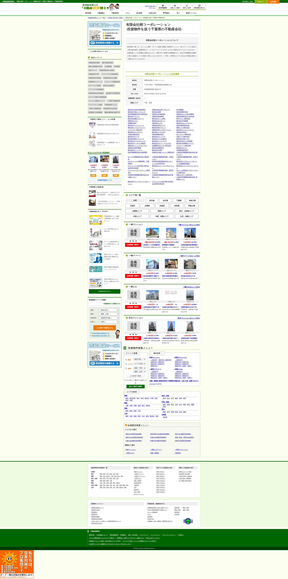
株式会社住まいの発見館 (184, 141)
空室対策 (176, 507)
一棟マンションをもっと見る (189, 225)
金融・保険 (186, 510)
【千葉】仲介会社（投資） (115, 18)
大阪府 (132, 206)
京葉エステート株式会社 (184, 175)
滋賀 (139, 405)
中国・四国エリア (162, 216)
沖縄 (156, 416)
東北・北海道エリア (186, 211)
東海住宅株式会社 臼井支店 (185, 116)
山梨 (180, 398)
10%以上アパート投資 (185, 471)
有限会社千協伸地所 (158, 114)
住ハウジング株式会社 (183, 134)
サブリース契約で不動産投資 (97, 97)
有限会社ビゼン (133, 121)
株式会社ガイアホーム (135, 132)
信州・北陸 (165, 395)
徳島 (184, 404)
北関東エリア (137, 211)
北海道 (164, 414)
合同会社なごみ (157, 123)
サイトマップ (144, 535)
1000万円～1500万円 (157, 362)
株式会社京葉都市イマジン (185, 143)
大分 (143, 416)
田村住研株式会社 (158, 134)
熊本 (139, 416)
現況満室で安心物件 (184, 474)
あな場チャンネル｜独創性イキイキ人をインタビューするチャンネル (110, 544)
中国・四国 (165, 402)
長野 (184, 398)
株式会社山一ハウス (158, 136)
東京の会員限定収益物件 (134, 434)
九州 (125, 413)
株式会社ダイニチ (134, 136)
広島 (176, 404)
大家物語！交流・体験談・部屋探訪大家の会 (159, 521)
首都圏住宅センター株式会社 (161, 145)
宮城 (172, 412)
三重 (139, 411)
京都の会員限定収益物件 (183, 441)
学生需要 (116, 66)
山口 (180, 404)
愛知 (127, 411)
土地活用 (176, 514)
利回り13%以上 (160, 485)
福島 (184, 412)
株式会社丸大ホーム (158, 121)
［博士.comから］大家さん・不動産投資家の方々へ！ (106, 521)
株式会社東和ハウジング (136, 139)
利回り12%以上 (160, 483)
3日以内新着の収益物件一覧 (100, 333)
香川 (188, 404)
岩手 (168, 412)
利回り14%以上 (160, 487)
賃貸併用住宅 (163, 381)
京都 (135, 405)
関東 (125, 395)
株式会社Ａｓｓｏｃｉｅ (136, 125)
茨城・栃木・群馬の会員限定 (184, 437)
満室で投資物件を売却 (95, 66)
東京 (127, 398)
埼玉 (142, 398)
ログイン (261, 2)
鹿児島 (152, 416)
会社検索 (139, 13)
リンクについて (155, 535)
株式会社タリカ (181, 148)
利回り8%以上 (160, 474)
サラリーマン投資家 (95, 85)
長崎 (135, 416)
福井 (176, 398)
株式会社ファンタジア (159, 141)
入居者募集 (108, 66)
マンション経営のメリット (97, 101)
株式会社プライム (134, 116)
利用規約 (123, 535)
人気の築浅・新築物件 (185, 478)
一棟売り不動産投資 (95, 108)
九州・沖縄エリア (187, 216)
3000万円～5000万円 (157, 373)
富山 (168, 398)
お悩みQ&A (152, 13)
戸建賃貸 (171, 381)
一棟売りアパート (155, 369)
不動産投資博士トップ (97, 507)
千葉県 (178, 200)
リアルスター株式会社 (135, 130)
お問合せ (180, 535)
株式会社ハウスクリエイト (136, 127)
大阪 (127, 405)
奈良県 (176, 206)
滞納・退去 (177, 510)
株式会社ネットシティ (135, 150)
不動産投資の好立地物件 (96, 93)
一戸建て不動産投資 (113, 101)
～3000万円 (154, 371)
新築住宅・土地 (179, 381)
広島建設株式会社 (182, 150)
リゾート (159, 384)
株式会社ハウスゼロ (158, 132)
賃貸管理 (176, 512)
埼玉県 (165, 200)
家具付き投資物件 (108, 85)
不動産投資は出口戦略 (110, 78)
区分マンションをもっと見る (189, 318)
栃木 (127, 400)
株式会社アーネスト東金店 (136, 143)
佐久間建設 (180, 109)
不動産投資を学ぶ (104, 291)
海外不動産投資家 (107, 62)
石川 (172, 398)
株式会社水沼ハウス (183, 139)
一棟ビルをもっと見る (191, 287)
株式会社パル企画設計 (159, 139)
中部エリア (137, 216)
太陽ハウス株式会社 (183, 136)
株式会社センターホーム (184, 123)
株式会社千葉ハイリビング (136, 112)
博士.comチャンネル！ (153, 538)
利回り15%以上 (160, 489)
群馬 (131, 400)
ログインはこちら (150, 6)
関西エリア (162, 211)
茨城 (155, 398)
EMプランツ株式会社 (183, 118)
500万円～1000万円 (165, 360)
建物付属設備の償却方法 (112, 112)
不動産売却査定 (95, 516)
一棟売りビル (178, 369)
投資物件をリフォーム (95, 82)
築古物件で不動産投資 (113, 93)
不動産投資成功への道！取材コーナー (157, 507)
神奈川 (147, 398)
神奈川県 (192, 200)
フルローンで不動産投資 (112, 82)
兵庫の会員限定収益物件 (158, 441)
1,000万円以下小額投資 (185, 476)
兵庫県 (147, 206)
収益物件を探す (95, 510)
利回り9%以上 (160, 476)
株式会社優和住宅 (158, 148)
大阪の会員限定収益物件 (134, 441)
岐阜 (131, 411)
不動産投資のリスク (111, 105)
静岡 (135, 411)
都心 (138, 398)
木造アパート (93, 70)
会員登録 (273, 2)
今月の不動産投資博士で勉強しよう (157, 510)
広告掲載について (102, 535)
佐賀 (131, 416)
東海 (125, 408)
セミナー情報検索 (152, 512)
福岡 (127, 416)
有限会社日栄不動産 (134, 148)
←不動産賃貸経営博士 (8, 1)
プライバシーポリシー (169, 535)
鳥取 (164, 404)
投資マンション (155, 357)
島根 (168, 404)
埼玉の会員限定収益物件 (183, 434)
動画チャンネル (191, 13)
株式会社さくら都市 (158, 118)
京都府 (162, 206)
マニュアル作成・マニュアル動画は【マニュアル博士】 (139, 541)
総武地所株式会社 (182, 112)
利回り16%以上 (160, 492)
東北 (163, 409)
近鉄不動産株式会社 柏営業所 (137, 152)
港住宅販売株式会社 (183, 125)
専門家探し (166, 13)
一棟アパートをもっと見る (189, 256)
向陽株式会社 (132, 123)
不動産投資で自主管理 (110, 108)
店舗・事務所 (154, 381)
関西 (125, 403)
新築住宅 (136, 489)
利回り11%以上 (160, 480)
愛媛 (192, 404)
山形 (180, 412)
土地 (135, 487)
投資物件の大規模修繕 (95, 112)
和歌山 (148, 405)
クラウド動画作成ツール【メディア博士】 (102, 538)
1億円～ (165, 378)
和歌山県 (191, 206)
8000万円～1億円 (156, 378)
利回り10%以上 (160, 478)
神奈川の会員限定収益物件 (134, 437)
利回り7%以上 (160, 471)
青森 (164, 412)
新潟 (164, 398)
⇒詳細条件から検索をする (111, 303)
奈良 (143, 405)
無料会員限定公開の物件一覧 (101, 335)
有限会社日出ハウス (158, 125)
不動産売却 (115, 13)
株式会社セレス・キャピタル (161, 143)
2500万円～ (154, 366)
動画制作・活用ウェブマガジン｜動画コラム (130, 538)
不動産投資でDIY (94, 74)
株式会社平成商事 (182, 121)
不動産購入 (101, 13)
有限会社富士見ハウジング (161, 109)
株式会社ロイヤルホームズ (136, 141)
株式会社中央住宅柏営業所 (136, 109)
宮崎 (147, 416)
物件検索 (88, 13)
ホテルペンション (139, 494)
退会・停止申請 (133, 535)
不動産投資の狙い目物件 (106, 70)
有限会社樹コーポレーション (161, 130)
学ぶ (178, 13)
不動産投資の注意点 (96, 523)
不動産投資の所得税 (95, 78)
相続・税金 (186, 507)
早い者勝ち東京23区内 (185, 480)
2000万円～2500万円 (157, 364)
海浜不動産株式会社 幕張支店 (137, 114)
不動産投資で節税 (94, 62)
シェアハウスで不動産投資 (110, 74)
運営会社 (91, 535)
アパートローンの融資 (95, 105)
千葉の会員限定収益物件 (158, 437)
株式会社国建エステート (136, 118)
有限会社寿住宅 (181, 132)
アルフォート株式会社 (183, 145)
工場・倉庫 (188, 381)
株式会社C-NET (157, 150)
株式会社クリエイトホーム (185, 130)
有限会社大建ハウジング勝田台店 (163, 152)
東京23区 (133, 398)
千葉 (151, 398)
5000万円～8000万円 (157, 375)
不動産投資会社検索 (96, 519)
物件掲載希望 (114, 535)
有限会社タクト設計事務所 (185, 114)
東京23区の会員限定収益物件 (159, 434)
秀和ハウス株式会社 (183, 127)
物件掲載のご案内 (247, 1)
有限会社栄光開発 (158, 116)
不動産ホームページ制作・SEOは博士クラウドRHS (104, 541)
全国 (135, 200)
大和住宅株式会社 (134, 134)
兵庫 (131, 405)
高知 (164, 406)
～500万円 (154, 360)
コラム (127, 13)
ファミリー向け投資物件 (96, 89)
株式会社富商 (156, 112)
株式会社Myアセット (159, 127)
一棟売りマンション (180, 357)
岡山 (172, 404)
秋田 (176, 412)
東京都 (151, 200)
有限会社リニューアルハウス (137, 145)
